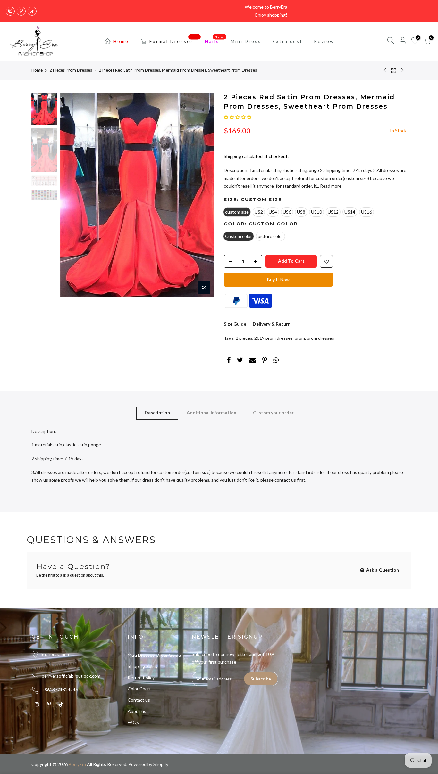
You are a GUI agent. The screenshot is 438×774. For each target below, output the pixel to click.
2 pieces (244, 338)
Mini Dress (246, 41)
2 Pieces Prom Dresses (70, 70)
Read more (330, 186)
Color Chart (139, 688)
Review (324, 41)
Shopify (160, 764)
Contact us (139, 700)
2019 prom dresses (273, 338)
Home (121, 41)
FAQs (133, 722)
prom (300, 338)
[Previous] (71, 195)
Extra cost (288, 41)
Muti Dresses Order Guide (154, 655)
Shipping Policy (143, 666)
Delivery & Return (272, 324)
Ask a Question (382, 570)
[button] (237, 117)
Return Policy (141, 677)
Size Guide (235, 324)
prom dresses (320, 338)
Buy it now (278, 279)
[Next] (202, 195)
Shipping (232, 156)
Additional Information (211, 412)
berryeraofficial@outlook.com (71, 676)
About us (137, 711)
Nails (214, 39)
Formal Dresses (174, 39)
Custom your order (273, 412)
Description (157, 412)
